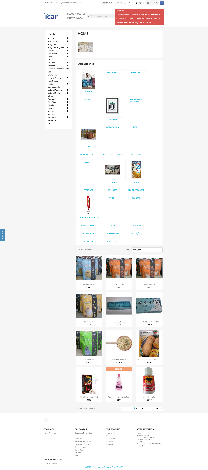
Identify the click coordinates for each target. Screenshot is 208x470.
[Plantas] (136, 195)
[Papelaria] (136, 152)
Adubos (51, 38)
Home (51, 34)
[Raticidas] (88, 187)
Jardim (50, 84)
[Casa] (112, 223)
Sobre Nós (79, 439)
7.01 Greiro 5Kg (89, 359)
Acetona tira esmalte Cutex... (119, 397)
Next (159, 408)
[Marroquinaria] (88, 223)
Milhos (50, 96)
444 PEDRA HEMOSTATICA (149, 322)
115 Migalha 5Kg (149, 284)
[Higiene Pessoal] (136, 187)
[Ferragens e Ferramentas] (136, 97)
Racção (51, 111)
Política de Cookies (82, 444)
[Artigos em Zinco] (112, 231)
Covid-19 (51, 60)
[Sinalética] (112, 239)
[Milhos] (88, 160)
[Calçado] (136, 223)
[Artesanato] (112, 69)
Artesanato (52, 41)
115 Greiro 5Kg (119, 284)
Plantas (51, 108)
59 (142, 408)
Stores (77, 456)
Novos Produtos (76, 14)
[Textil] (112, 195)
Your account (113, 429)
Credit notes (110, 439)
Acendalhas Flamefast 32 (89, 397)
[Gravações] (136, 231)
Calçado (51, 51)
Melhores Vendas (50, 436)
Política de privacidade (83, 441)
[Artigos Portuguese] (88, 205)
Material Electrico (55, 93)
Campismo (52, 54)
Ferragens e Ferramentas (58, 69)
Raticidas (51, 114)
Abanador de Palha (119, 359)
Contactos (79, 450)
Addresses (110, 441)
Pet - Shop (52, 102)
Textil (50, 123)
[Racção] (136, 169)
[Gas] (88, 134)
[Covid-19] (88, 239)
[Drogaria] (112, 107)
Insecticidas (53, 81)
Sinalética (52, 120)
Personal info (110, 433)
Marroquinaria (54, 87)
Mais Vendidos (75, 18)
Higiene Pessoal (54, 78)
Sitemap (78, 453)
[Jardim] (136, 124)
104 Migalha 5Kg (89, 284)
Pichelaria (52, 105)
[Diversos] (88, 97)
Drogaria (51, 66)
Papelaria (51, 99)
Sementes (52, 117)
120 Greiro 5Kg (89, 322)
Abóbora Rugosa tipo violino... (149, 359)
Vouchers (109, 444)
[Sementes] (112, 187)
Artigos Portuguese (56, 47)
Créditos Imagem (81, 447)
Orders (108, 436)
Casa (50, 57)
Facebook (46, 420)
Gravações (52, 75)
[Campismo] (136, 69)
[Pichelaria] (88, 231)
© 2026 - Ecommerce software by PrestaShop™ (104, 467)
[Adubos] (88, 79)
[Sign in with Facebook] (162, 3)
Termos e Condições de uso (85, 436)
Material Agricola (55, 90)
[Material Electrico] (112, 152)
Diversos (51, 63)
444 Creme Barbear (119, 322)
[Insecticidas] (112, 124)
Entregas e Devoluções (83, 433)
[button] (2, 235)
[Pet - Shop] (112, 169)
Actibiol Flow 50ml (149, 397)
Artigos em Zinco (55, 44)
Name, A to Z (147, 249)
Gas (49, 72)
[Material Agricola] (88, 152)
